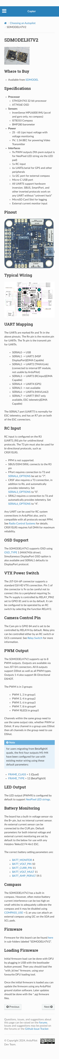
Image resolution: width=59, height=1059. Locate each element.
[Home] (5, 23)
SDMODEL (32, 79)
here (50, 937)
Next (47, 1007)
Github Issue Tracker (36, 1029)
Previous (14, 1007)
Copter (32, 11)
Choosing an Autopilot (23, 23)
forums (43, 1022)
